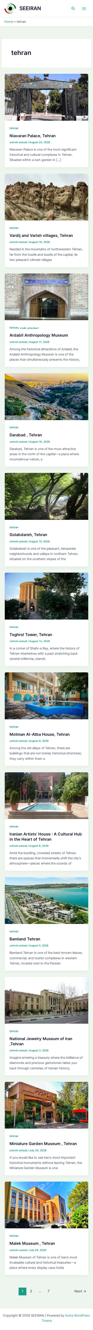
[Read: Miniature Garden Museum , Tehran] (46, 1105)
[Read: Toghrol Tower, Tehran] (46, 596)
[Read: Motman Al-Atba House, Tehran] (46, 696)
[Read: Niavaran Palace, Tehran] (46, 97)
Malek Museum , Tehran (32, 1243)
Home (8, 22)
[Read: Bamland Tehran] (46, 900)
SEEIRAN (30, 8)
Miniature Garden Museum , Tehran (43, 1143)
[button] (73, 8)
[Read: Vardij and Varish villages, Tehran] (46, 197)
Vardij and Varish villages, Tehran (41, 235)
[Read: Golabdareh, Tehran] (46, 496)
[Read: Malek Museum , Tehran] (46, 1205)
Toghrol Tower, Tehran (31, 634)
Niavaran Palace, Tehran (33, 135)
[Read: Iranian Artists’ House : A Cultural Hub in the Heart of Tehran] (46, 795)
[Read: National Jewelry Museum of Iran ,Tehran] (46, 1000)
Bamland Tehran (25, 938)
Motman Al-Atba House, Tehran (40, 734)
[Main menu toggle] (84, 8)
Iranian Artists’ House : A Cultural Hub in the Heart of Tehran (46, 837)
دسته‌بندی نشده (29, 327)
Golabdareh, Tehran (28, 534)
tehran (14, 128)
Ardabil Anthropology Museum (39, 335)
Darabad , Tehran (26, 434)
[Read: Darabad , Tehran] (46, 396)
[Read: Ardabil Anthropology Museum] (46, 297)
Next (80, 1291)
